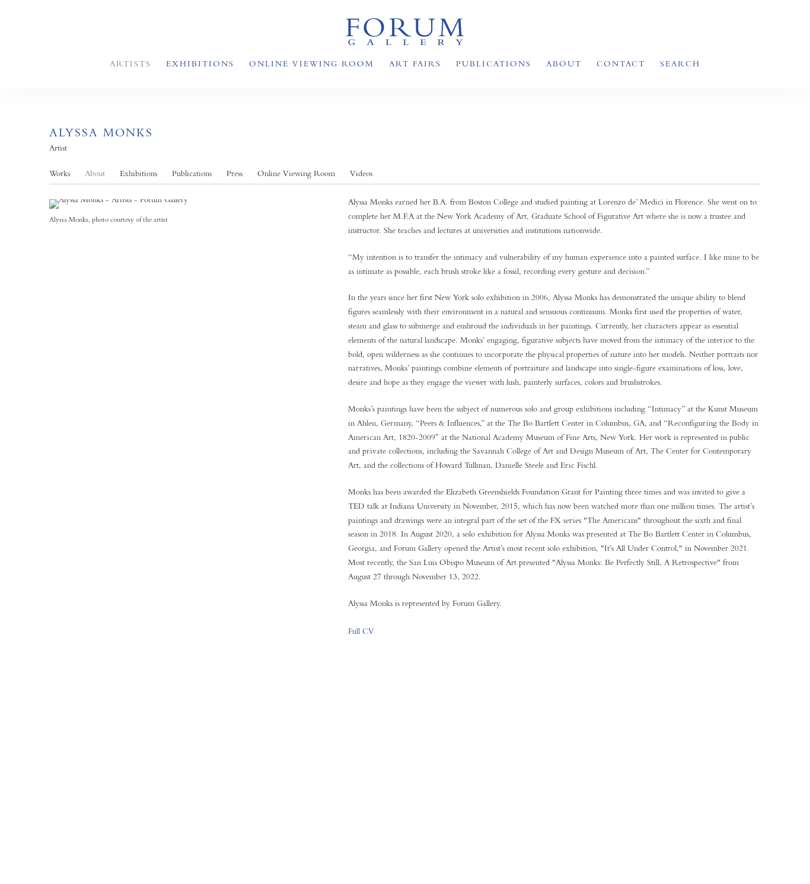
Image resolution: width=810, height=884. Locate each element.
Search (680, 63)
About (564, 63)
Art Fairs (415, 63)
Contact (621, 63)
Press (235, 173)
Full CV (361, 631)
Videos (361, 173)
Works (59, 173)
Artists (130, 63)
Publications (493, 63)
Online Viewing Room (311, 63)
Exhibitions (200, 63)
